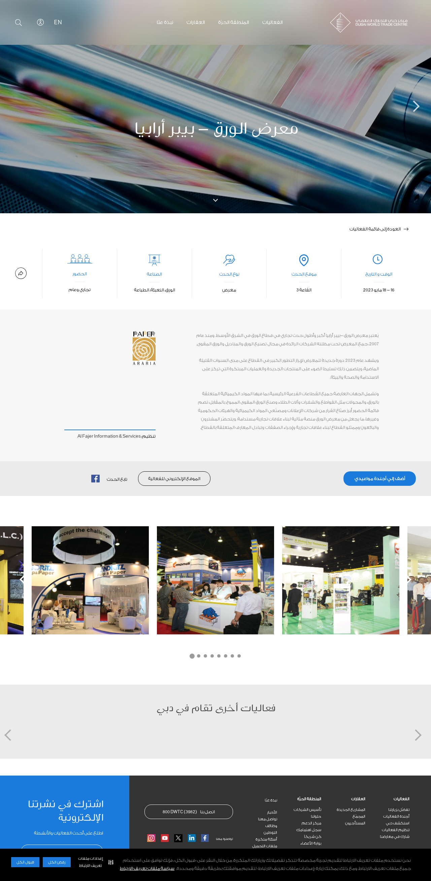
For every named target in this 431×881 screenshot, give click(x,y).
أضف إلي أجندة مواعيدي (380, 478)
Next (405, 579)
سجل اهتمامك (308, 830)
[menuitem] (387, 799)
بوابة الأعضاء (310, 843)
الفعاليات (401, 799)
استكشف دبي (397, 823)
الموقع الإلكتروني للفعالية (174, 478)
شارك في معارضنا (394, 837)
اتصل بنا (189, 811)
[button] (94, 862)
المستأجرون (355, 823)
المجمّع (359, 816)
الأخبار (272, 812)
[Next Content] (405, 106)
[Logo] (364, 22)
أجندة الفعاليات (396, 816)
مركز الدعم (311, 823)
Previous (25, 579)
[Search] (18, 22)
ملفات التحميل (264, 846)
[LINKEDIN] (192, 838)
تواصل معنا (267, 819)
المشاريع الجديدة (351, 810)
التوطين (270, 832)
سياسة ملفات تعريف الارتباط (147, 868)
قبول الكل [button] (25, 862)
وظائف (271, 826)
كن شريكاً (312, 837)
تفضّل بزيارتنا (398, 810)
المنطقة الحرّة (309, 799)
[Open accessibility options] (40, 22)
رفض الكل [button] (56, 862)
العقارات (358, 799)
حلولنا (316, 816)
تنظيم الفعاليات (395, 830)
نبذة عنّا (271, 800)
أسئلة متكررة (266, 839)
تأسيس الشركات (307, 810)
